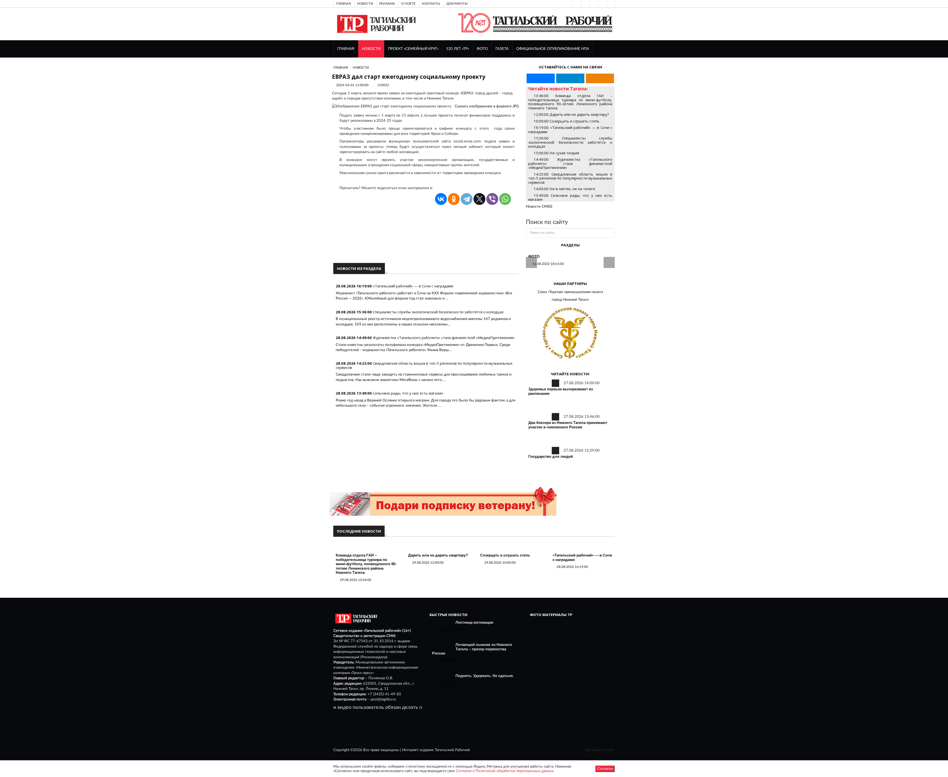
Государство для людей (550, 456)
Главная (343, 3)
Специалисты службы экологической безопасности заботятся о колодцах (438, 311)
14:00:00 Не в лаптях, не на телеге (564, 188)
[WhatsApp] (505, 199)
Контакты (431, 3)
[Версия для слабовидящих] (576, 3)
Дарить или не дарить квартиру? (438, 555)
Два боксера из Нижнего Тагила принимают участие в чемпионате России (567, 424)
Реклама (387, 3)
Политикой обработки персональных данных (514, 771)
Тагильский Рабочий (452, 750)
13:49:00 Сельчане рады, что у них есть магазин (570, 197)
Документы (457, 3)
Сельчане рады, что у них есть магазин (408, 393)
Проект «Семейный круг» (413, 49)
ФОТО (482, 49)
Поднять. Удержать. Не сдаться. (484, 676)
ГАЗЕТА (502, 49)
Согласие (464, 771)
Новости (365, 3)
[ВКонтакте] (593, 3)
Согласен (605, 769)
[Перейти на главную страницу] (375, 24)
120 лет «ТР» (457, 49)
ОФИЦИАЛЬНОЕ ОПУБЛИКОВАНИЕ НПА (552, 49)
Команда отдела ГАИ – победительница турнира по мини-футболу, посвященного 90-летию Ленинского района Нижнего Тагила (366, 564)
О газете (408, 3)
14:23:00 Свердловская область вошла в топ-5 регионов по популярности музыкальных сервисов (570, 178)
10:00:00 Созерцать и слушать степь (566, 121)
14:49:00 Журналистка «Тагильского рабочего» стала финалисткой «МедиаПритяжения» (570, 163)
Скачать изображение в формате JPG (487, 106)
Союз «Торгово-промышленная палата (570, 292)
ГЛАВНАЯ (345, 49)
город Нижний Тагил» (570, 299)
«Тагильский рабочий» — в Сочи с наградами (413, 285)
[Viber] (492, 199)
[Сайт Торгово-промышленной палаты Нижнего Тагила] (570, 333)
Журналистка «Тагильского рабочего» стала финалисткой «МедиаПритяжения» (444, 337)
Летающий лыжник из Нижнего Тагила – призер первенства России (472, 648)
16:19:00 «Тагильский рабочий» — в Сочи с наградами (570, 129)
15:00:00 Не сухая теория (556, 152)
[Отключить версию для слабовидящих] (585, 3)
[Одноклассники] (610, 3)
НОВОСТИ (371, 49)
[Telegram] (602, 3)
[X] (479, 199)
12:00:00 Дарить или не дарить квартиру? (571, 114)
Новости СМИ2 (539, 206)
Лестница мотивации (474, 622)
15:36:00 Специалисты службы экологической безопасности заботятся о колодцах (570, 142)
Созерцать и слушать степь (505, 555)
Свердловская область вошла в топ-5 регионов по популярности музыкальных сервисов (424, 365)
